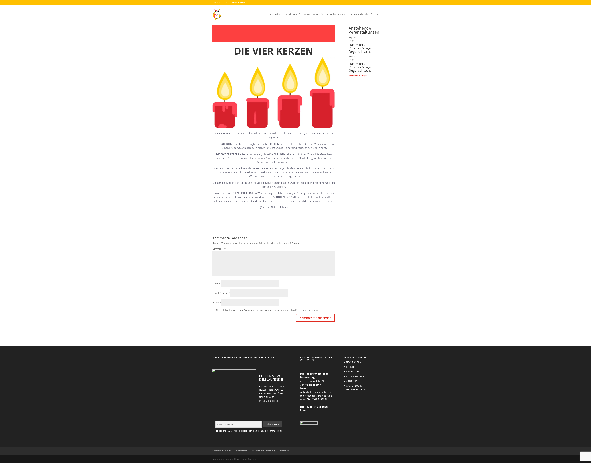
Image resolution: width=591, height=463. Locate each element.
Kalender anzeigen (358, 75)
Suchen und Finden (359, 14)
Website (216, 302)
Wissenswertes (312, 14)
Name (216, 283)
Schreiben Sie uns (336, 14)
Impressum (241, 450)
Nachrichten (290, 14)
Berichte (351, 366)
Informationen (355, 376)
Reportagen (353, 371)
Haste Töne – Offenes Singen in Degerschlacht (363, 48)
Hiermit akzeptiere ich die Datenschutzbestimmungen (250, 430)
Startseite (275, 14)
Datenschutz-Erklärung (263, 450)
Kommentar (219, 248)
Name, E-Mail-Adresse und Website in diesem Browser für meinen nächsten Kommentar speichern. (267, 310)
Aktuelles (352, 381)
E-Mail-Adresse (221, 293)
